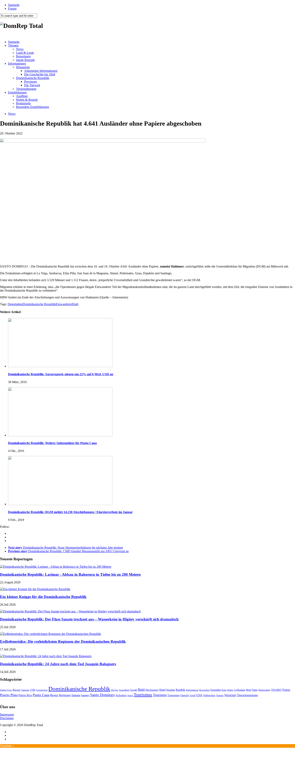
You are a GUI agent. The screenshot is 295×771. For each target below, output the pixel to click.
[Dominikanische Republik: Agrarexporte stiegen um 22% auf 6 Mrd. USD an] (60, 366)
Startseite (13, 5)
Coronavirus (42, 690)
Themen (13, 45)
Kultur (230, 690)
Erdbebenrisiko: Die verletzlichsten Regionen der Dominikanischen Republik (63, 641)
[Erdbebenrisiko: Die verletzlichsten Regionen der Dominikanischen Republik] (50, 634)
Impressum (7, 714)
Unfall (192, 695)
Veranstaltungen (26, 89)
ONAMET (276, 690)
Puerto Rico (25, 695)
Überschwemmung (247, 695)
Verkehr (220, 695)
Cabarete (25, 690)
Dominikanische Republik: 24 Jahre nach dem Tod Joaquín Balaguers (58, 664)
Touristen (160, 695)
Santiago (85, 695)
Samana (75, 695)
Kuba (224, 690)
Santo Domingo (102, 695)
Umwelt (184, 695)
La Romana (239, 690)
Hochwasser (152, 689)
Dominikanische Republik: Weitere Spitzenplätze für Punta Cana (52, 443)
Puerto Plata (9, 695)
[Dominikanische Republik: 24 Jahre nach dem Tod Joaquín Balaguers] (46, 656)
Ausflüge (22, 96)
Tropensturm (173, 695)
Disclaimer (7, 718)
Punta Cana (41, 695)
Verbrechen (209, 695)
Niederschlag (264, 690)
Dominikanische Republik (32, 78)
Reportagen (23, 56)
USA (199, 695)
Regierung (65, 695)
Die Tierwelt (32, 85)
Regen (54, 695)
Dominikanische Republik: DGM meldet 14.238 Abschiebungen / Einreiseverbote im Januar (70, 512)
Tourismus (143, 694)
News (19, 49)
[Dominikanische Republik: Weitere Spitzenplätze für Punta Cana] (60, 435)
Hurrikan (170, 690)
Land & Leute (25, 52)
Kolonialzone (192, 690)
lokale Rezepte (25, 60)
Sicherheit (121, 695)
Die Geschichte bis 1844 (39, 74)
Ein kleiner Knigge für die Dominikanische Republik (43, 597)
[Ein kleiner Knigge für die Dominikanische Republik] (35, 589)
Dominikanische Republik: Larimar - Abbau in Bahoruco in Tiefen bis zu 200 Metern (70, 574)
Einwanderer (64, 304)
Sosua (130, 695)
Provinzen (30, 81)
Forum (12, 8)
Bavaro (16, 689)
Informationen (17, 63)
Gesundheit (124, 690)
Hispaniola (23, 67)
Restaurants (23, 103)
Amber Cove (6, 690)
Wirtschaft (230, 695)
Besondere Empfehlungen (32, 107)
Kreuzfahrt (216, 690)
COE (32, 690)
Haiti (75, 304)
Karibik (180, 689)
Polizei (286, 689)
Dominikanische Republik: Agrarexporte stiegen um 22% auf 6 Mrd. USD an (60, 374)
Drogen (114, 690)
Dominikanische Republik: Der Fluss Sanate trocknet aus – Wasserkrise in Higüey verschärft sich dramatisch (89, 619)
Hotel (162, 689)
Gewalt (133, 690)
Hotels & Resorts (27, 99)
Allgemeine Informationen (40, 70)
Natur (254, 690)
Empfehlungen (17, 92)
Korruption (204, 690)
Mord (248, 690)
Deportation (15, 304)
